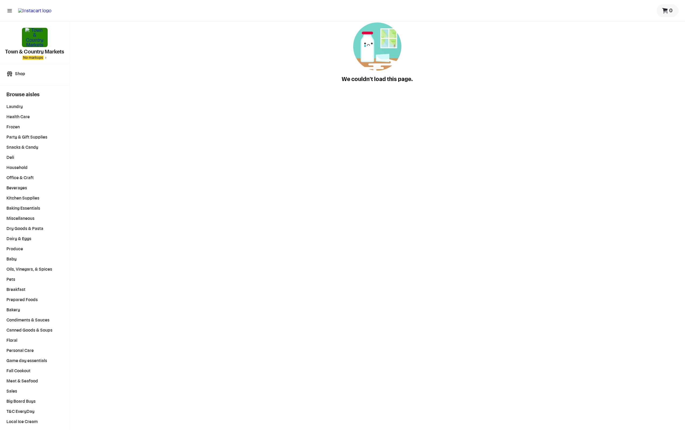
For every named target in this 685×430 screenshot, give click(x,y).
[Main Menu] (9, 10)
